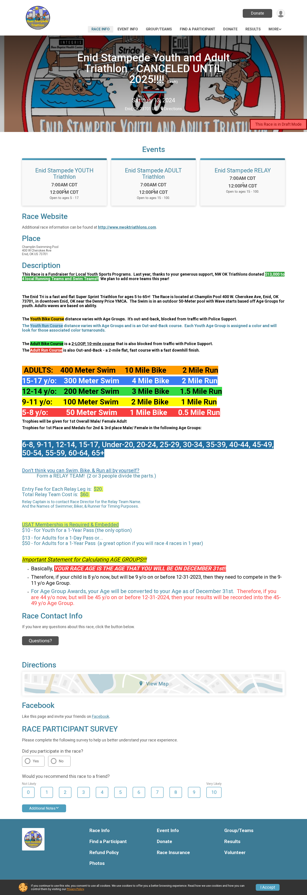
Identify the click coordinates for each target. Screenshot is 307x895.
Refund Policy (104, 852)
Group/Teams (159, 29)
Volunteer (235, 852)
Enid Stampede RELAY (243, 170)
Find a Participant (197, 29)
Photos (97, 863)
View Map (157, 684)
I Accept (267, 887)
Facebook (100, 716)
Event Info (128, 29)
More (274, 29)
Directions (173, 109)
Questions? (40, 640)
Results (253, 29)
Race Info (100, 29)
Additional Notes (42, 808)
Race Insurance (173, 852)
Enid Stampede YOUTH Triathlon (64, 173)
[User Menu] (281, 13)
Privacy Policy (75, 889)
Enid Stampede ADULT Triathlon (153, 173)
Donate (257, 13)
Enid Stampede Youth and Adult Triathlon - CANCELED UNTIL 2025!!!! (153, 68)
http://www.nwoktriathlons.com (127, 227)
